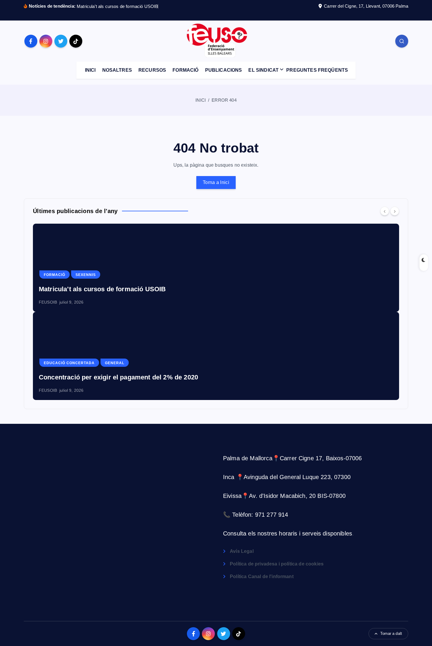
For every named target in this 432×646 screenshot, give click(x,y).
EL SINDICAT (263, 70)
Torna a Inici (216, 182)
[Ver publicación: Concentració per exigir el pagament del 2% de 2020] (216, 356)
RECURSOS (152, 70)
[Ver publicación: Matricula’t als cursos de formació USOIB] (216, 268)
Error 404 (224, 100)
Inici (200, 100)
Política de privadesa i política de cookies (277, 563)
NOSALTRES (117, 70)
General (114, 363)
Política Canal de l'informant (262, 576)
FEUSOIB (48, 302)
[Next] (394, 211)
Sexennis (86, 275)
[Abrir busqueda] (401, 41)
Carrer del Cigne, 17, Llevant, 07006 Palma (366, 6)
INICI (90, 70)
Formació (185, 70)
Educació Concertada (69, 363)
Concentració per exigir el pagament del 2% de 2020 (118, 377)
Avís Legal (242, 551)
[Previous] (384, 211)
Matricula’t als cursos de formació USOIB (117, 6)
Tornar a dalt (391, 633)
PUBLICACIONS (223, 70)
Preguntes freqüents (317, 70)
